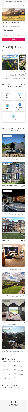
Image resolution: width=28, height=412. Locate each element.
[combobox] (13, 31)
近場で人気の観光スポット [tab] (14, 361)
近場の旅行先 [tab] (4, 361)
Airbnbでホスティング (19, 5)
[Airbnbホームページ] (3, 5)
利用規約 (17, 405)
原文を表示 (22, 1)
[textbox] (7, 35)
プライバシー (11, 405)
